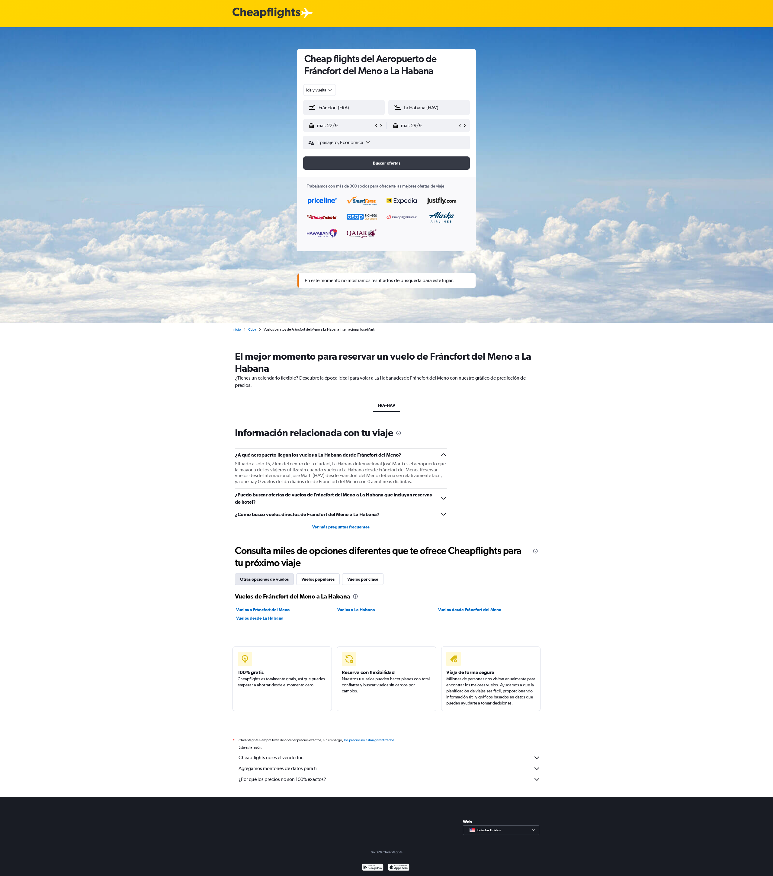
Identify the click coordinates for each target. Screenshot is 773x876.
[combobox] (319, 90)
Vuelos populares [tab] (318, 579)
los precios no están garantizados (369, 740)
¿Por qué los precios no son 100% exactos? (282, 779)
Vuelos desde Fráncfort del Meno (469, 609)
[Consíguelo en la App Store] (398, 868)
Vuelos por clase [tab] (362, 579)
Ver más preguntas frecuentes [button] (341, 527)
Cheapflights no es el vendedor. (271, 757)
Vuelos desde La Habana (260, 618)
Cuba (252, 329)
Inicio (237, 329)
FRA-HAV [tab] (386, 405)
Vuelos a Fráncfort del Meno (263, 609)
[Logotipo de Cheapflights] (266, 13)
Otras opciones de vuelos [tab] (264, 579)
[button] (341, 125)
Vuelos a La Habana (356, 609)
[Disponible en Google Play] (373, 868)
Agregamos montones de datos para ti (278, 768)
